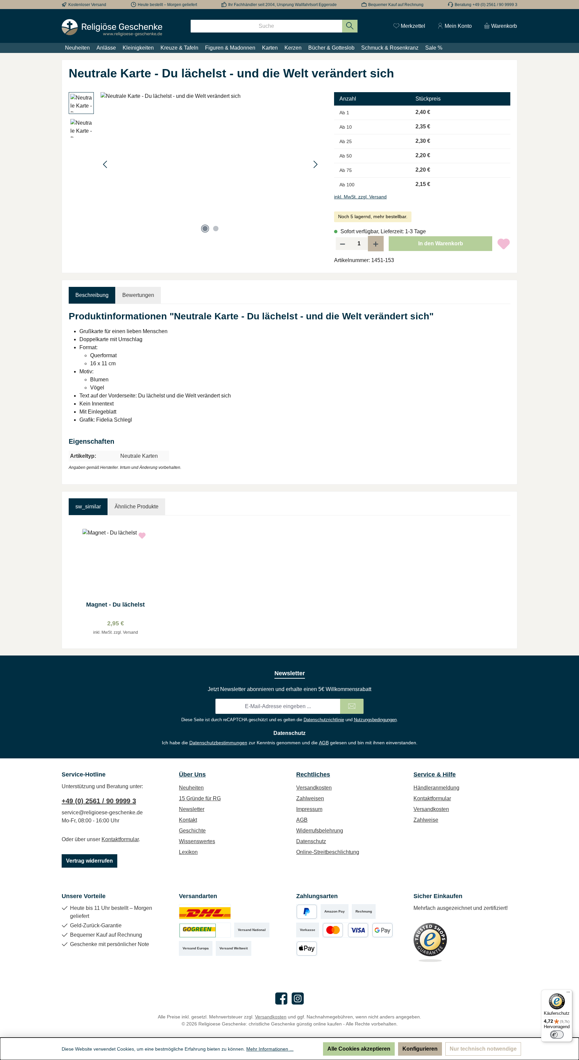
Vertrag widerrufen (89, 861)
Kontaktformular (120, 839)
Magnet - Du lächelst (115, 604)
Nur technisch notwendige (483, 1049)
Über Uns (192, 774)
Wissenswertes (197, 841)
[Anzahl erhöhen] (376, 243)
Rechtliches (313, 774)
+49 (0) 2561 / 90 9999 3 (99, 801)
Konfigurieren (420, 1049)
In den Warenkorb (440, 243)
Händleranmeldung (436, 788)
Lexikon (188, 852)
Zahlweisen (310, 798)
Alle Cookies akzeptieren (358, 1049)
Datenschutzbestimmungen (218, 742)
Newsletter (191, 809)
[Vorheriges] (106, 164)
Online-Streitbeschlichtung (327, 852)
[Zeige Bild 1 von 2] (205, 228)
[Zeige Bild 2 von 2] (215, 228)
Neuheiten (191, 788)
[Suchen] (350, 26)
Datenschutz (311, 841)
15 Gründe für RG (200, 798)
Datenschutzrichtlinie (324, 719)
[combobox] (266, 26)
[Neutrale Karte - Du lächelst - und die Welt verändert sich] (210, 164)
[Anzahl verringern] (342, 243)
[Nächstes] (315, 164)
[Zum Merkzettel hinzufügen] (503, 243)
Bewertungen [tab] (138, 295)
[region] (194, 164)
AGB (324, 742)
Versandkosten (314, 788)
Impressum (309, 809)
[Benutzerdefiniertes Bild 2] (205, 930)
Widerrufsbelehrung (319, 830)
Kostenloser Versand (87, 4)
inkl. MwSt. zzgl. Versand (360, 196)
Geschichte (192, 830)
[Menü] (568, 994)
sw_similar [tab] (88, 506)
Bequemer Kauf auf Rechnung (396, 4)
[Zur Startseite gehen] (112, 27)
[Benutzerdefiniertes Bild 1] (205, 911)
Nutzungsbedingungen (375, 719)
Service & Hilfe (434, 774)
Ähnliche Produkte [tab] (136, 506)
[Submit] (352, 706)
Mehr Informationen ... (270, 1049)
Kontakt (188, 820)
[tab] (92, 295)
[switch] (557, 1035)
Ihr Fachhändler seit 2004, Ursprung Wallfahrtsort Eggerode (282, 4)
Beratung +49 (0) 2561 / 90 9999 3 (486, 4)
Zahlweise (425, 820)
